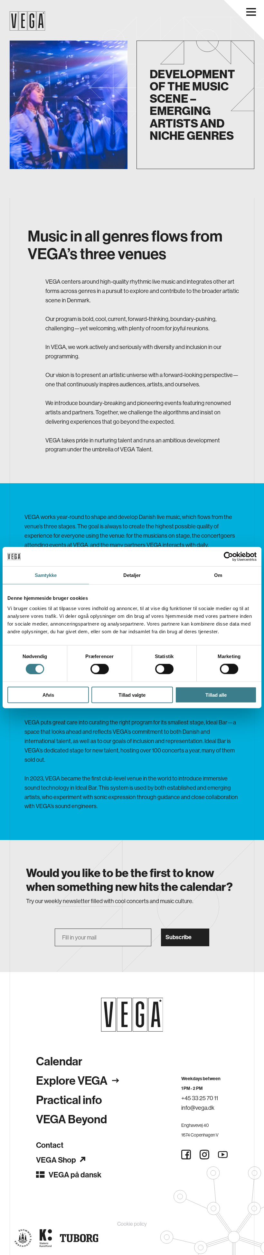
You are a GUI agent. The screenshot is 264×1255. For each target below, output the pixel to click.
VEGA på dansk (75, 1174)
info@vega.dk (197, 1107)
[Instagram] (204, 1154)
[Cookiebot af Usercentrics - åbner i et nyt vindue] (228, 556)
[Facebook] (186, 1154)
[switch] (99, 669)
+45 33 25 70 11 (199, 1098)
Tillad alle (216, 694)
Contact (49, 1145)
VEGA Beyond (71, 1119)
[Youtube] (223, 1154)
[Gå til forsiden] (132, 1015)
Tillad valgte (132, 694)
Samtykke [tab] (46, 575)
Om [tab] (218, 575)
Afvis (48, 694)
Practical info (69, 1099)
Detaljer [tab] (132, 575)
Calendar (59, 1061)
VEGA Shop (56, 1160)
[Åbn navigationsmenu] (251, 12)
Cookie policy (132, 1224)
